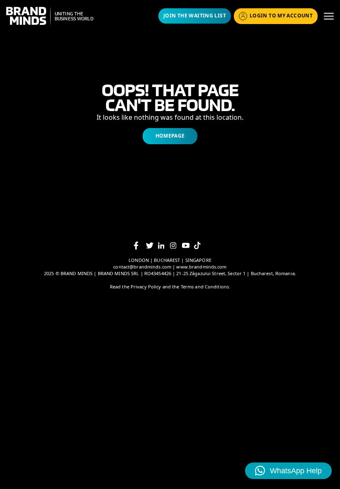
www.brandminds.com (201, 267)
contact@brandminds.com (142, 267)
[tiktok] (200, 245)
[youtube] (188, 245)
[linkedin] (164, 245)
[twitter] (152, 245)
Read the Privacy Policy (135, 286)
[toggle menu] (329, 16)
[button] (288, 470)
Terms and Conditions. (206, 286)
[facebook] (140, 245)
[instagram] (176, 245)
